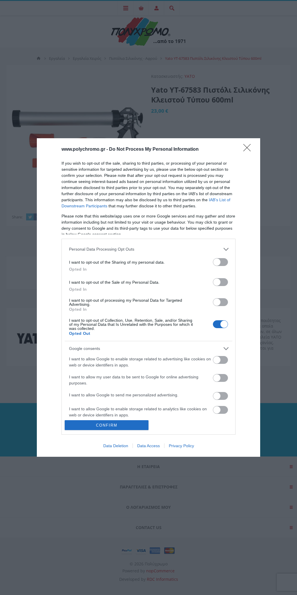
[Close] (248, 149)
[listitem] (148, 249)
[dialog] (148, 297)
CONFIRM (106, 425)
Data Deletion (115, 445)
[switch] (220, 262)
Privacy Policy (181, 445)
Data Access (148, 445)
